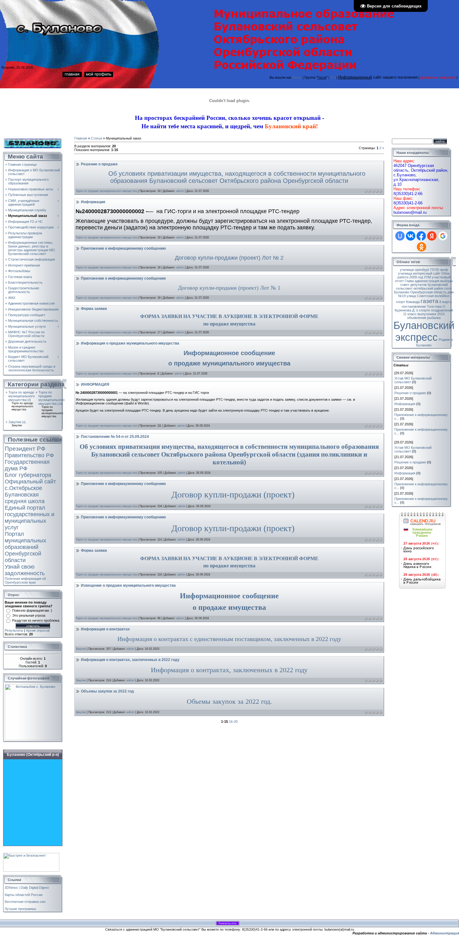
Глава (409, 281)
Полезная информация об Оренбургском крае (25, 580)
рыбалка (434, 318)
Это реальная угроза (28, 615)
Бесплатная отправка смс (25, 901)
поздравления (442, 310)
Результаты (14, 630)
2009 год (416, 277)
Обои (445, 273)
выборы (446, 281)
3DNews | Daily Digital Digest (27, 887)
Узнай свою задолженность (25, 570)
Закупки (14, 422)
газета (429, 301)
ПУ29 (434, 270)
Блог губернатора (28, 475)
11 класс (410, 314)
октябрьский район (428, 288)
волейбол (442, 296)
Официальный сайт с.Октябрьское (30, 484)
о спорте (423, 310)
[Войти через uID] (400, 236)
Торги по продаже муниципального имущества (51, 397)
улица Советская (420, 296)
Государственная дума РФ (27, 465)
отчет (399, 281)
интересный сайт (426, 273)
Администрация (444, 933)
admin (180, 191)
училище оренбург (414, 270)
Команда (413, 302)
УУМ (427, 277)
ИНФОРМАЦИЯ (95, 384)
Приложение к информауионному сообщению (123, 484)
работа (402, 277)
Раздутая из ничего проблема (35, 620)
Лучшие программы (20, 909)
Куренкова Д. (405, 310)
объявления (416, 318)
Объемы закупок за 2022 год (107, 691)
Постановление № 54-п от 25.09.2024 (115, 436)
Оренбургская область (428, 292)
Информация (93, 202)
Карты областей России (23, 895)
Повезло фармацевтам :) (32, 610)
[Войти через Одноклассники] (421, 247)
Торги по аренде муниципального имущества (21, 396)
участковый (441, 277)
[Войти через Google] (443, 236)
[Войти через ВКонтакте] (410, 236)
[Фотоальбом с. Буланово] (33, 686)
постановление (414, 306)
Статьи (96, 138)
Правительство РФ (29, 455)
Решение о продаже (99, 164)
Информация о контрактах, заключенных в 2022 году (130, 660)
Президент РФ (25, 448)
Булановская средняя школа (25, 498)
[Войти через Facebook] (421, 236)
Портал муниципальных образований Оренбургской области (25, 547)
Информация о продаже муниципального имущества (130, 343)
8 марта (445, 302)
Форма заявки (94, 308)
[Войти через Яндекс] (432, 236)
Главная (80, 138)
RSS (332, 77)
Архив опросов (38, 630)
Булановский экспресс (423, 331)
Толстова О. (436, 306)
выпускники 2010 (431, 314)
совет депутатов (413, 284)
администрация (427, 281)
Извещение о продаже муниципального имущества (128, 585)
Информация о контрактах (105, 629)
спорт (400, 302)
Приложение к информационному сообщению (123, 248)
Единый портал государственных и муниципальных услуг (29, 518)
